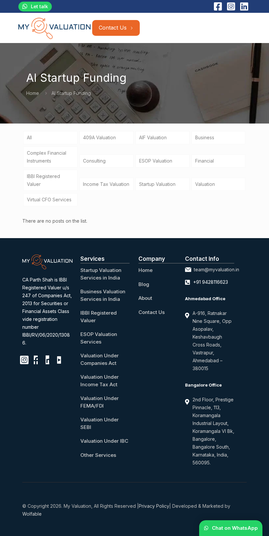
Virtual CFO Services (49, 199)
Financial (204, 161)
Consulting (94, 161)
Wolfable (32, 514)
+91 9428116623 (210, 282)
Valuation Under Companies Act (99, 359)
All (29, 137)
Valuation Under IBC (104, 441)
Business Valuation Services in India (102, 295)
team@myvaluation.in (216, 269)
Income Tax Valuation (106, 184)
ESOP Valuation (155, 161)
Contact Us (151, 312)
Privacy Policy (154, 506)
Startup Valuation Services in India (100, 274)
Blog (143, 284)
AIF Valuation (153, 137)
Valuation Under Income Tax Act (99, 381)
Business (204, 137)
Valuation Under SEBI (99, 423)
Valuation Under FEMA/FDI (99, 402)
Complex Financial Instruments (46, 157)
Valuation (205, 184)
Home (32, 93)
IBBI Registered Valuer (43, 180)
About (145, 298)
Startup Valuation (157, 184)
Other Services (98, 455)
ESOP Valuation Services (98, 338)
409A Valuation (99, 137)
